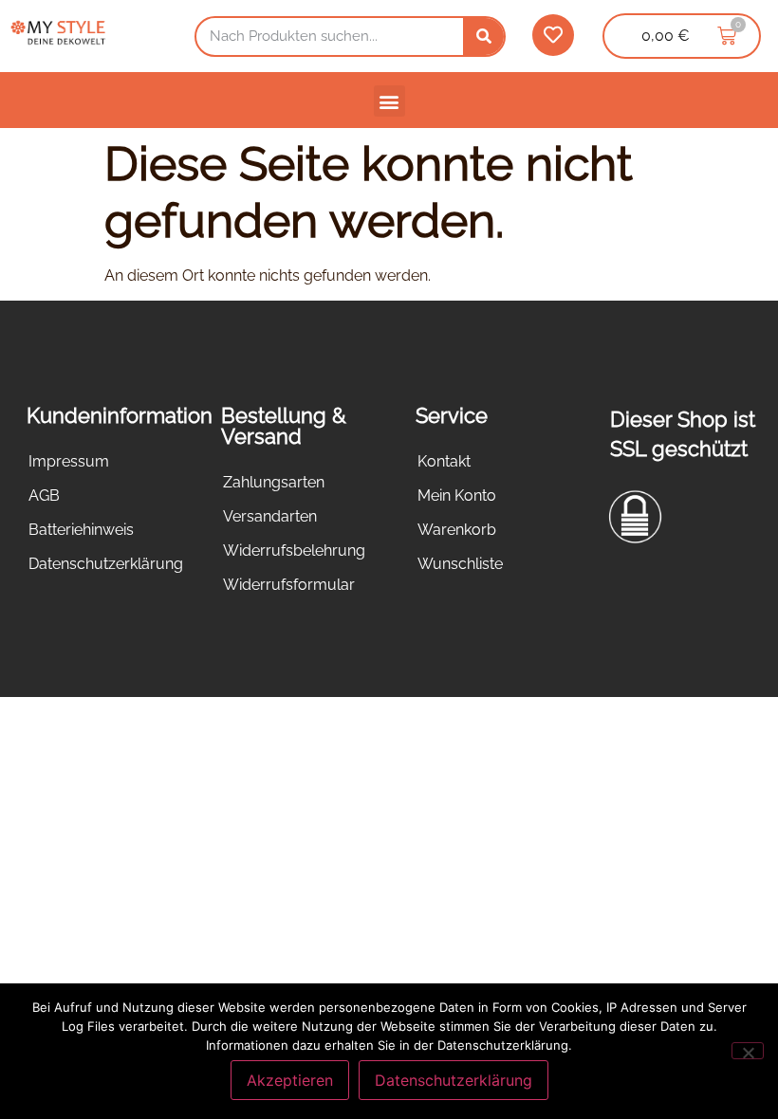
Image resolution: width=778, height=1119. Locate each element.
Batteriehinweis (81, 530)
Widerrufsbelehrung (294, 550)
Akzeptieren (290, 1080)
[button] (389, 101)
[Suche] (483, 36)
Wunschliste (460, 564)
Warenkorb (456, 530)
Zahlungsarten (273, 482)
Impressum (68, 461)
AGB (44, 495)
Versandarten (270, 516)
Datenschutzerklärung (105, 564)
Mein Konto (456, 495)
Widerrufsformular (289, 585)
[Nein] (748, 1050)
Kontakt (444, 461)
